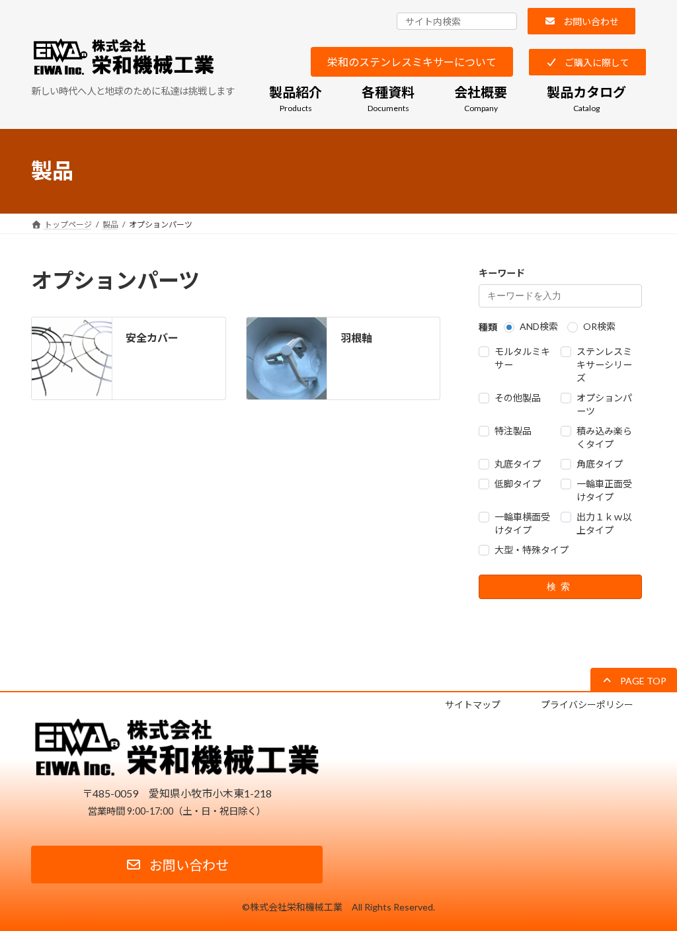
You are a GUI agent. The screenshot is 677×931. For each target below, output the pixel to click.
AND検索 (539, 326)
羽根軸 (356, 337)
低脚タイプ (518, 483)
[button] (581, 21)
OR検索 (599, 326)
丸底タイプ (518, 463)
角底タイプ (599, 463)
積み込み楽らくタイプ (603, 437)
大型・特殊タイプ (532, 549)
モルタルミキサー (522, 358)
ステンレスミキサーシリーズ (603, 365)
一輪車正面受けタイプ (603, 490)
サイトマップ (472, 704)
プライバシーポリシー (587, 704)
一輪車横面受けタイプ (522, 523)
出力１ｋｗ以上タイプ (603, 523)
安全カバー (152, 337)
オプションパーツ (603, 404)
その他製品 (518, 397)
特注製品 (513, 430)
